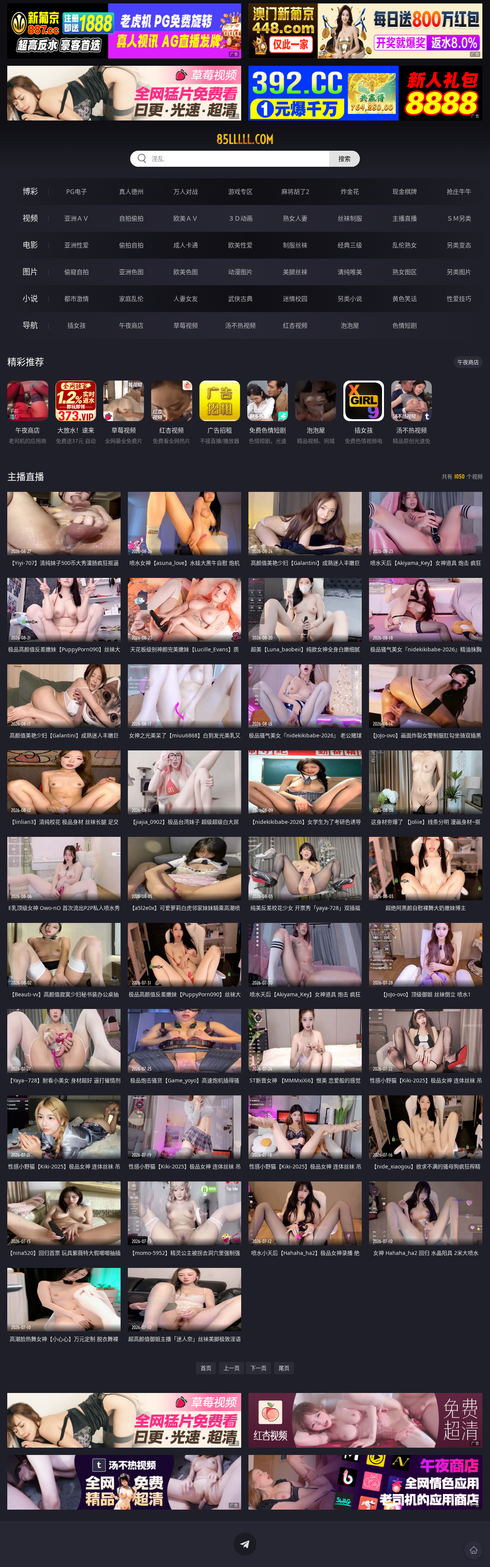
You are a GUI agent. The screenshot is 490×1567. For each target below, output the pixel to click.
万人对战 (185, 191)
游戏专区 (240, 191)
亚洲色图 (131, 272)
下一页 (258, 1368)
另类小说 (350, 299)
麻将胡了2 (295, 191)
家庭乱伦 (131, 299)
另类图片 (459, 272)
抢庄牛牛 (459, 191)
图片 (30, 272)
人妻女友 (185, 299)
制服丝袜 (295, 245)
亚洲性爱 (76, 245)
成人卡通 (185, 245)
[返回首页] (473, 1550)
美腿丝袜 (295, 272)
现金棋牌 (404, 191)
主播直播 (404, 218)
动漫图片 (240, 272)
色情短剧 (404, 325)
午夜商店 (131, 325)
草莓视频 (185, 325)
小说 (30, 298)
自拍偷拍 (131, 218)
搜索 (344, 159)
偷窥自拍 (76, 272)
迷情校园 (295, 299)
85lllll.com (245, 139)
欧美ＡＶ (185, 218)
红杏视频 (295, 325)
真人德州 (131, 191)
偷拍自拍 (131, 245)
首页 (206, 1368)
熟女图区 (404, 272)
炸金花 (350, 191)
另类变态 (459, 245)
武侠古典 (240, 299)
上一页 (232, 1368)
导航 (30, 325)
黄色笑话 (404, 299)
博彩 (30, 191)
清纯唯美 (350, 272)
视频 (30, 218)
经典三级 (350, 245)
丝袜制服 (350, 218)
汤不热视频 (240, 325)
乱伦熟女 (404, 245)
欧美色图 (185, 272)
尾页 (284, 1368)
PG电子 (76, 191)
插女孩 (76, 325)
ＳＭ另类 (459, 218)
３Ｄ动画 (240, 218)
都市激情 (76, 299)
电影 (30, 245)
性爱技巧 (459, 299)
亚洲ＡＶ (76, 218)
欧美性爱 (240, 245)
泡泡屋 (350, 325)
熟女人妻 (295, 218)
